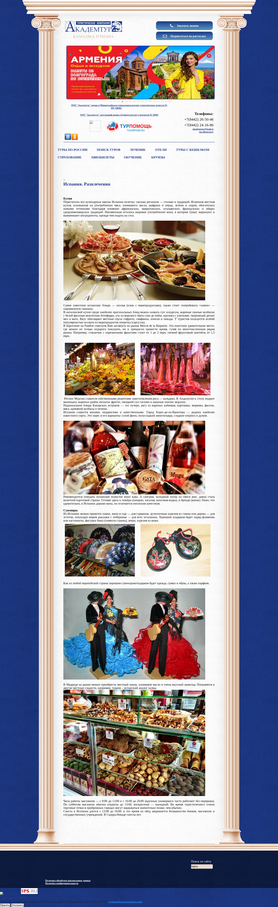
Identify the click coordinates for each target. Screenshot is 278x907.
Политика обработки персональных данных (68, 880)
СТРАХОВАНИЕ (70, 157)
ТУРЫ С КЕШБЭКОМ (192, 150)
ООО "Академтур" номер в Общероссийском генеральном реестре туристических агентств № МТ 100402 (119, 106)
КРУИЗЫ (158, 157)
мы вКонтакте (206, 132)
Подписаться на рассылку (188, 36)
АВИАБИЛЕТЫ (102, 157)
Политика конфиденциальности (61, 883)
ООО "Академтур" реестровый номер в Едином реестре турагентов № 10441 (119, 115)
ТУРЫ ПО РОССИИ (72, 150)
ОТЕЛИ (161, 150)
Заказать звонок (187, 25)
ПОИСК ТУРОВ (108, 150)
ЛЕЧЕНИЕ (138, 150)
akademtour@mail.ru (203, 129)
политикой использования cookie (125, 902)
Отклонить (17, 905)
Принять (5, 905)
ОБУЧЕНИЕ (133, 157)
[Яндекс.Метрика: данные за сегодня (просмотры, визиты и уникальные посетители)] (10, 893)
